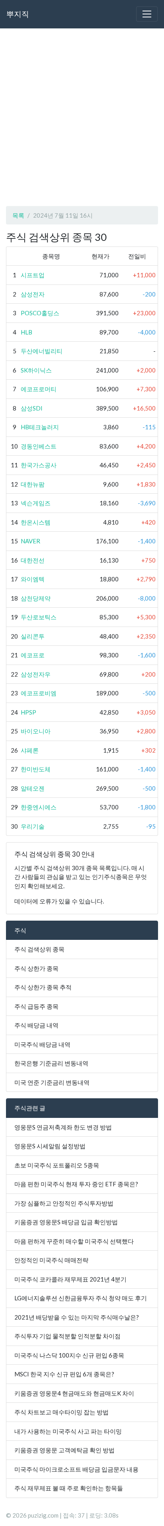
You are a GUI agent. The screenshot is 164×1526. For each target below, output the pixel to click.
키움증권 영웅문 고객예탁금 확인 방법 (64, 1450)
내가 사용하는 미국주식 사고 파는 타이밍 (68, 1431)
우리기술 (33, 826)
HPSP (28, 712)
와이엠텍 (33, 579)
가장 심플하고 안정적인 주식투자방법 (63, 1203)
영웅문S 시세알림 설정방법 (50, 1146)
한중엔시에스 (39, 807)
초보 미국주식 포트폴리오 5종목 (56, 1165)
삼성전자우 (36, 674)
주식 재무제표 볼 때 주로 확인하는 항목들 (68, 1488)
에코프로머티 (39, 389)
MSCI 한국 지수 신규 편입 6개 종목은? (64, 1374)
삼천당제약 (36, 598)
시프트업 (33, 274)
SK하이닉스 (36, 370)
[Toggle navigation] (147, 14)
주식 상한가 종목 (36, 968)
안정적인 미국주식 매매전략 (51, 1260)
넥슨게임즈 (36, 503)
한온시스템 (36, 522)
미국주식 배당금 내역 (42, 1044)
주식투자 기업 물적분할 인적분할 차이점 (67, 1336)
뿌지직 (17, 13)
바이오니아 (36, 731)
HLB (26, 332)
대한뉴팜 (33, 484)
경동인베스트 (39, 446)
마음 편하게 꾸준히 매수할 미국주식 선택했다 (74, 1241)
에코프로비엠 (39, 693)
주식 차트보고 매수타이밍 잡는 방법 (61, 1412)
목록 (18, 215)
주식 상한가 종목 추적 (43, 987)
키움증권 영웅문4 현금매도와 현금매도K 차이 (74, 1393)
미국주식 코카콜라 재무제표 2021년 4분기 (70, 1279)
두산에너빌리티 (41, 350)
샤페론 (30, 750)
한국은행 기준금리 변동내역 (51, 1063)
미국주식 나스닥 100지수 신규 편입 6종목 (69, 1355)
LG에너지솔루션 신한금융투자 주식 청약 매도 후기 (80, 1298)
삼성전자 (33, 294)
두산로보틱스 (39, 617)
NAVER (30, 541)
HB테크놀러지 (40, 427)
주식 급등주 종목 (36, 1006)
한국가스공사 (39, 465)
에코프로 (33, 655)
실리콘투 (33, 636)
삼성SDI (32, 408)
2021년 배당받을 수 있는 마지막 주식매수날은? (76, 1317)
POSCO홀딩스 (40, 312)
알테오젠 (33, 788)
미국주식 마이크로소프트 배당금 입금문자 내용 (76, 1469)
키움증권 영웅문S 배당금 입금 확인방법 (66, 1222)
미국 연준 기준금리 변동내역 (52, 1082)
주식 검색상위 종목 (39, 949)
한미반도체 (36, 769)
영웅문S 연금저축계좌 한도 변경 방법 (63, 1127)
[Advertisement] (82, 117)
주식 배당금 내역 (36, 1025)
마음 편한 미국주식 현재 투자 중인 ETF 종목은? (76, 1184)
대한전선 (33, 560)
